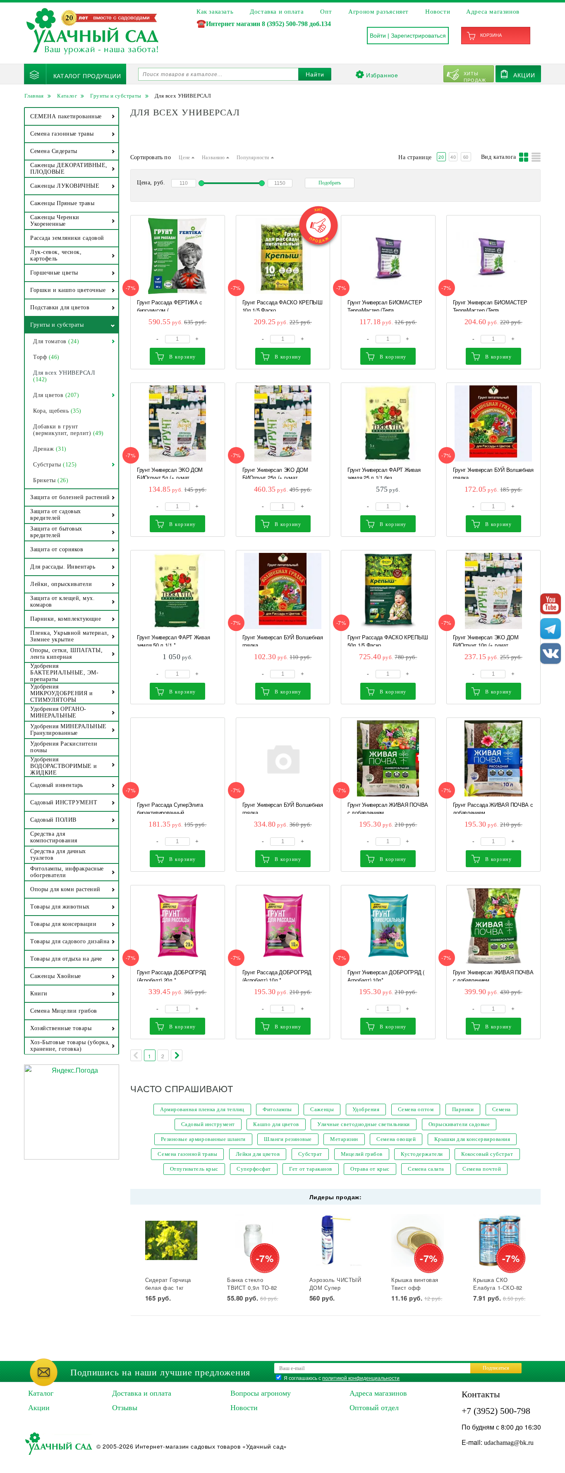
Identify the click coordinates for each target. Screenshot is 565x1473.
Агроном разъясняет (378, 11)
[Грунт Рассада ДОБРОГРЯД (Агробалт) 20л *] (178, 926)
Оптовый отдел (374, 1408)
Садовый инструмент (208, 1124)
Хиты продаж (475, 76)
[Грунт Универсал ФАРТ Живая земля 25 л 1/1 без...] (388, 423)
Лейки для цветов (258, 1154)
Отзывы (124, 1408)
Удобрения (366, 1109)
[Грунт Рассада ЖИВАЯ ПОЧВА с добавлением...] (494, 758)
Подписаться (496, 1368)
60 (466, 156)
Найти (315, 74)
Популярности (254, 157)
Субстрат (310, 1154)
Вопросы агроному (260, 1393)
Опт (326, 11)
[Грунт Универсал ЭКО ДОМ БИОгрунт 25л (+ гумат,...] (283, 423)
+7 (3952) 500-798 (496, 1411)
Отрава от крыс (369, 1169)
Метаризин (344, 1139)
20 (441, 156)
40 (453, 156)
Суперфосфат (254, 1169)
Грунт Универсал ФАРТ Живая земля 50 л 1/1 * (173, 639)
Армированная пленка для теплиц (202, 1109)
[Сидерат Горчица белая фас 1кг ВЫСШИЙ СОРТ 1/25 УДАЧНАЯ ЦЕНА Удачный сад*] (171, 1240)
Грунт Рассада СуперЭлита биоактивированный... (170, 807)
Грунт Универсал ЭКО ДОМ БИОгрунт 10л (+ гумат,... (486, 639)
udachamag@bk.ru (509, 1442)
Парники (463, 1109)
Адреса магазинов (493, 11)
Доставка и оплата (277, 11)
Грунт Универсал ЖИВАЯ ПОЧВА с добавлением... (387, 807)
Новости (437, 11)
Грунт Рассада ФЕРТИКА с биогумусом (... (169, 304)
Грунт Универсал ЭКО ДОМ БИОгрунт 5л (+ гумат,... (170, 472)
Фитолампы (277, 1109)
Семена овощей (396, 1139)
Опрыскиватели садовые (459, 1124)
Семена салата (426, 1169)
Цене (185, 157)
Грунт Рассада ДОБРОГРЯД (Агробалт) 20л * (171, 974)
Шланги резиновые (287, 1139)
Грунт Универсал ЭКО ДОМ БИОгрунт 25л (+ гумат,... (275, 472)
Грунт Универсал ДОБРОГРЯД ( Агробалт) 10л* (385, 974)
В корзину (182, 357)
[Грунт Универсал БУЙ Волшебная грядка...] (494, 423)
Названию (214, 157)
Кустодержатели (422, 1154)
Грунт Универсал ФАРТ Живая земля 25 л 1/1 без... (383, 472)
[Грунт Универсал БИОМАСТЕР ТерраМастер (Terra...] (388, 256)
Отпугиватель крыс (194, 1169)
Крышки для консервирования (472, 1139)
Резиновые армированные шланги (203, 1139)
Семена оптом (415, 1109)
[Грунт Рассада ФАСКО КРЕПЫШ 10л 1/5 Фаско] (283, 256)
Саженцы (322, 1109)
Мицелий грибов (362, 1154)
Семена (501, 1109)
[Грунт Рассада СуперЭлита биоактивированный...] (178, 758)
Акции (524, 75)
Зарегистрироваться (418, 35)
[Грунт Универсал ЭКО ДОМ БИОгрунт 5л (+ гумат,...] (178, 423)
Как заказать (214, 11)
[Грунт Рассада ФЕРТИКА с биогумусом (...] (178, 256)
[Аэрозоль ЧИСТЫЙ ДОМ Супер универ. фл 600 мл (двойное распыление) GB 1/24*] (335, 1240)
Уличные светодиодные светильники (363, 1124)
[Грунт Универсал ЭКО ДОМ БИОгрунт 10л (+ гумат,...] (494, 591)
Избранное (382, 75)
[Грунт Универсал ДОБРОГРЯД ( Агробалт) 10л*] (388, 926)
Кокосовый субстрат (487, 1154)
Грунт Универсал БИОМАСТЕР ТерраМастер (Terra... (384, 304)
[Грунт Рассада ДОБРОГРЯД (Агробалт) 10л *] (283, 926)
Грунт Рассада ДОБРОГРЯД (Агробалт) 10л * (276, 974)
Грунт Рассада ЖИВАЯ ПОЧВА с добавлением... (493, 807)
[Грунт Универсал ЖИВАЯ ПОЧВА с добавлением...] (388, 758)
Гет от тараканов (310, 1169)
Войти (378, 35)
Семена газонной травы (187, 1154)
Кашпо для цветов (276, 1124)
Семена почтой (481, 1169)
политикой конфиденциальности (361, 1377)
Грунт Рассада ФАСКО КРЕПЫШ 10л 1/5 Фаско (282, 304)
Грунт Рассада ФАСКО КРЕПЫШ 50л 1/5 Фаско (387, 639)
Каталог (40, 1393)
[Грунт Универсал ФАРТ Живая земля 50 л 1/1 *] (178, 591)
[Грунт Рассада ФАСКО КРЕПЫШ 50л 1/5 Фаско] (388, 591)
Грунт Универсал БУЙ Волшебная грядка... (493, 472)
